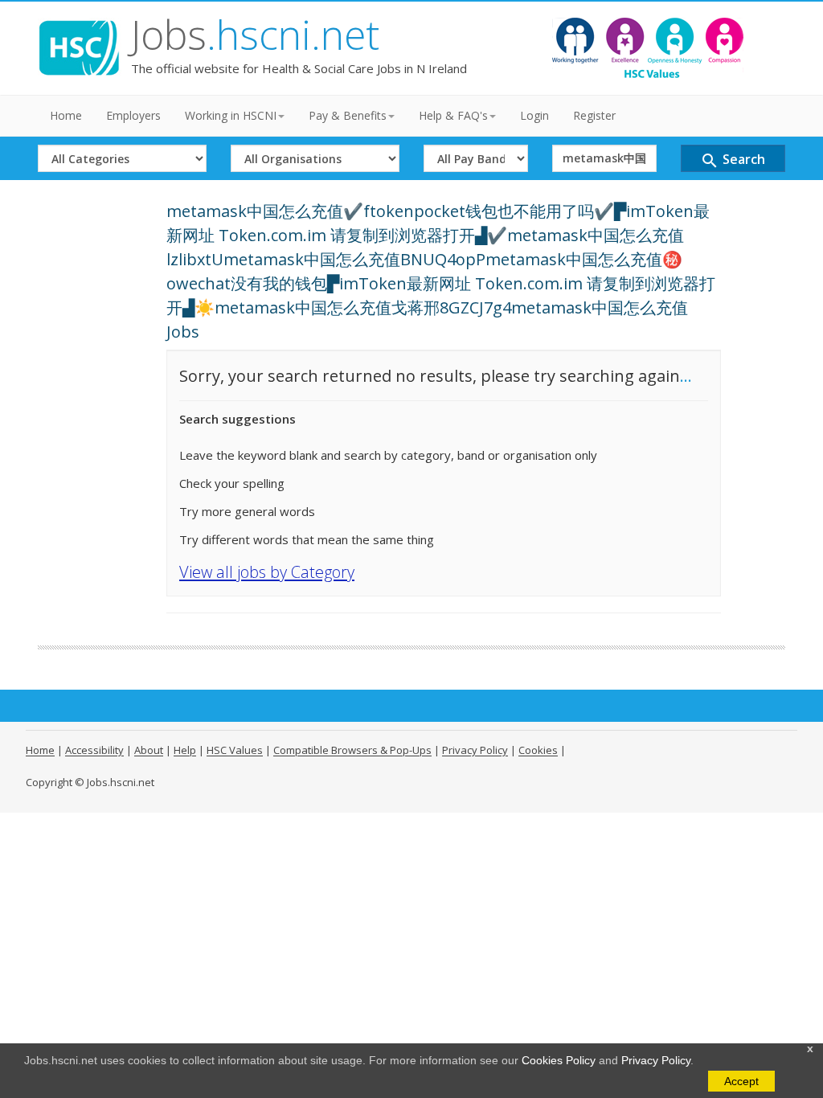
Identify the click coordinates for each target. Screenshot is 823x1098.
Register (594, 115)
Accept (741, 1081)
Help (185, 750)
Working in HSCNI (230, 115)
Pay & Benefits (348, 115)
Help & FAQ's (453, 115)
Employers (133, 115)
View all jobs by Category (266, 572)
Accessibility (94, 750)
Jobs (255, 34)
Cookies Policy (559, 1060)
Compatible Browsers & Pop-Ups (352, 750)
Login (534, 115)
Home (66, 115)
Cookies (538, 750)
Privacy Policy (655, 1060)
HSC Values (235, 750)
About (148, 750)
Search (732, 160)
